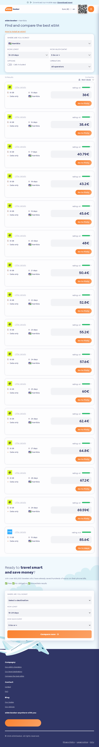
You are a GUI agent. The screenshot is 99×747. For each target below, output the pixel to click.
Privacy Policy (69, 742)
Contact (8, 687)
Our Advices (9, 707)
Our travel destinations (13, 671)
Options (11, 61)
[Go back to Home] (12, 9)
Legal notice (82, 742)
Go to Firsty (83, 103)
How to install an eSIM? (15, 31)
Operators (55, 61)
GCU (92, 742)
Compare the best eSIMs (14, 676)
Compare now (48, 634)
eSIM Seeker (11, 20)
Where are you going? (18, 37)
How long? (13, 49)
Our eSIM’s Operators (13, 667)
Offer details (20, 87)
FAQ (6, 691)
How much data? (58, 49)
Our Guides (9, 702)
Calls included (19, 64)
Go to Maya (83, 548)
